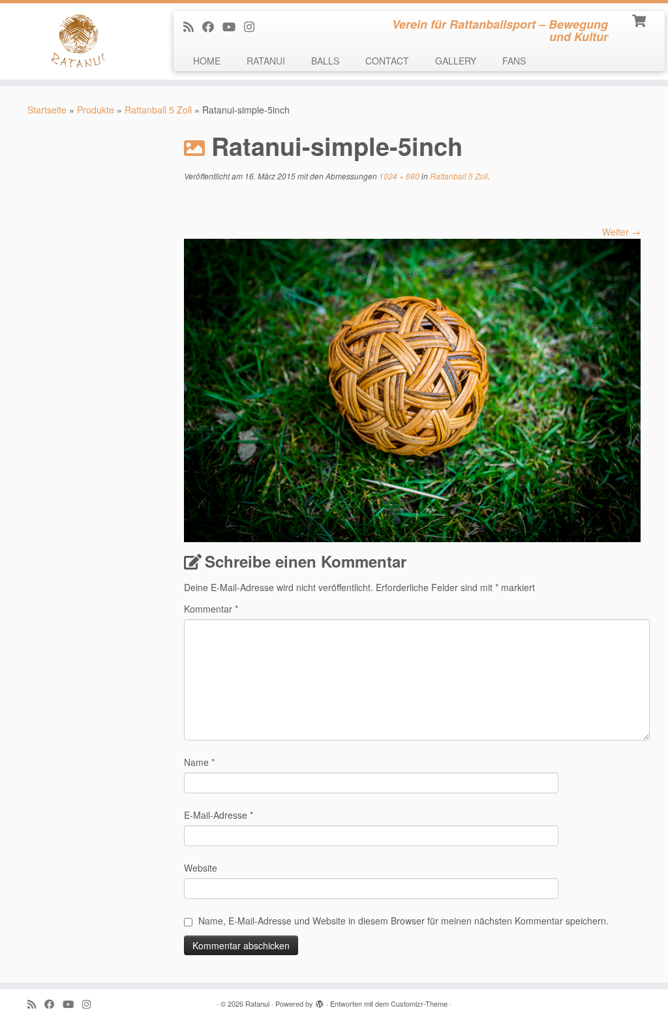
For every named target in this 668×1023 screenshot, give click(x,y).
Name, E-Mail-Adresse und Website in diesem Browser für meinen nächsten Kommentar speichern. (403, 920)
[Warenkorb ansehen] (640, 19)
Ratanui (257, 1003)
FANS (514, 60)
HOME (206, 60)
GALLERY (455, 60)
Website (200, 867)
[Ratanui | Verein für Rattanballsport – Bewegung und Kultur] (78, 41)
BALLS (325, 60)
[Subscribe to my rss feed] (192, 26)
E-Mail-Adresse (218, 814)
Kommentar (211, 608)
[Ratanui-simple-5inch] (412, 388)
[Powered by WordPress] (319, 1000)
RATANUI (266, 60)
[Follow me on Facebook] (212, 26)
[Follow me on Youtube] (233, 26)
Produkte (95, 109)
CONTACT (387, 60)
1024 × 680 (398, 175)
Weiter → (621, 231)
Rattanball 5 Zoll (158, 109)
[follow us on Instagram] (253, 26)
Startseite (47, 109)
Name (199, 762)
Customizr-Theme (419, 1003)
